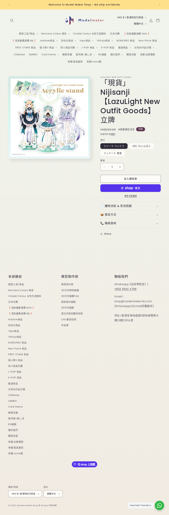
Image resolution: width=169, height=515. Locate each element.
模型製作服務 (68, 302)
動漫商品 (13, 383)
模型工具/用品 (16, 284)
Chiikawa (13, 395)
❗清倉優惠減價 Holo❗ (21, 307)
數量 (102, 160)
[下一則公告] (159, 4)
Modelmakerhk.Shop (27, 505)
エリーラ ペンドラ (114, 146)
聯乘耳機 (13, 412)
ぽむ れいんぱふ (142, 146)
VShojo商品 (14, 336)
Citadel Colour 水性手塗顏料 (24, 296)
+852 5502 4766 (125, 289)
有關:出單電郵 (15, 441)
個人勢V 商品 (15, 360)
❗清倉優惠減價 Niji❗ (20, 313)
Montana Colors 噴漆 (21, 290)
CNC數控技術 (68, 319)
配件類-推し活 (16, 418)
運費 (113, 134)
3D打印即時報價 (70, 290)
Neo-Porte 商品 (17, 348)
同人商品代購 (15, 366)
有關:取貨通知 (15, 447)
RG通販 (12, 424)
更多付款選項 (130, 196)
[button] (12, 20)
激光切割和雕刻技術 (72, 313)
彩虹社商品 (14, 325)
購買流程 (13, 436)
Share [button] (107, 233)
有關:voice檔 (15, 453)
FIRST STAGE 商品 (18, 354)
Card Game (15, 406)
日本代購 (13, 302)
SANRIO (12, 401)
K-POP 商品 (15, 377)
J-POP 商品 (14, 371)
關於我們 (13, 430)
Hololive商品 (15, 319)
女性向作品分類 (16, 389)
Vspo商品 (13, 331)
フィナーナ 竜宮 (113, 153)
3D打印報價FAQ (70, 296)
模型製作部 (67, 284)
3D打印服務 (67, 307)
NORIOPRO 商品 (17, 342)
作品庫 (64, 325)
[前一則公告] (9, 4)
